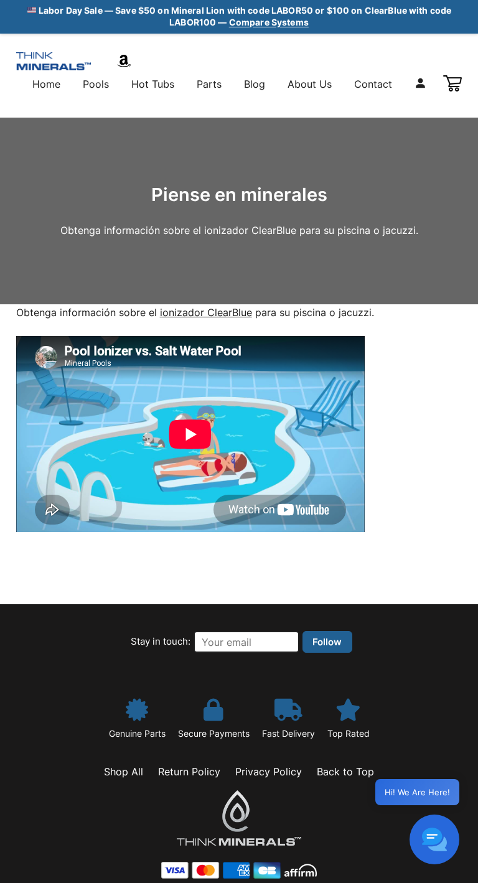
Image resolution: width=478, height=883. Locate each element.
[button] (434, 839)
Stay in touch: (160, 641)
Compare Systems (269, 22)
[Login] (420, 82)
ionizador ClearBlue (206, 312)
